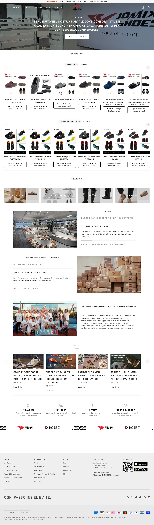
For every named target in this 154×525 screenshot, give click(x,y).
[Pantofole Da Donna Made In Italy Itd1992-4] (40, 84)
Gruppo (116, 475)
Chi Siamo (7, 463)
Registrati (11, 106)
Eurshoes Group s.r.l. (16, 517)
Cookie (36, 463)
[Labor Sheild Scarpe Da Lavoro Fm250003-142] (15, 141)
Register (66, 466)
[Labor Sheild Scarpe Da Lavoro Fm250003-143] (40, 141)
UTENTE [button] (66, 459)
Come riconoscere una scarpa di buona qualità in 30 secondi (27, 375)
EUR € (23, 512)
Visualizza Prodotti (77, 37)
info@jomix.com (73, 1)
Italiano (10, 512)
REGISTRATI (52, 1)
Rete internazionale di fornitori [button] (102, 244)
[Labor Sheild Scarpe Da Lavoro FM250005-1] (89, 141)
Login (65, 463)
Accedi (18, 106)
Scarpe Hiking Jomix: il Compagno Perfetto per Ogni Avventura (125, 375)
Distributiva (38, 481)
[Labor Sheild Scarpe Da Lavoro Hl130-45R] (114, 141)
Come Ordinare (9, 466)
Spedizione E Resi (10, 470)
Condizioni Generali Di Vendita (44, 474)
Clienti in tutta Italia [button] (95, 226)
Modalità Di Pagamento (12, 474)
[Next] (148, 68)
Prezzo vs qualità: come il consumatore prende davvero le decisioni (60, 377)
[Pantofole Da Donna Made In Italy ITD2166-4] (89, 84)
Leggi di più (17, 387)
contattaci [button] (98, 459)
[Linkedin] (149, 497)
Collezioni (7, 481)
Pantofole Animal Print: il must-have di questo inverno (92, 375)
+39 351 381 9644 (100, 1)
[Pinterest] (140, 497)
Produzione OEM (39, 478)
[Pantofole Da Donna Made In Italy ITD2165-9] (15, 84)
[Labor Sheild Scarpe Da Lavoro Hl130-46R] (139, 141)
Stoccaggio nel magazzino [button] (30, 273)
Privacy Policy (39, 466)
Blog (65, 474)
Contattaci (67, 470)
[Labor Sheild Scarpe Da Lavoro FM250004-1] (64, 141)
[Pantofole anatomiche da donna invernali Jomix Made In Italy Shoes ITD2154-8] (114, 84)
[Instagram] (145, 497)
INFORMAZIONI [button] (40, 459)
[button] (16, 7)
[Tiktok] (136, 497)
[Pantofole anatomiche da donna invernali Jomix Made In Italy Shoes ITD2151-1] (139, 84)
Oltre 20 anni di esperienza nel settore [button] (107, 218)
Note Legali (38, 470)
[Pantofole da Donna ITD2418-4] (64, 84)
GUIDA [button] (6, 459)
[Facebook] (128, 497)
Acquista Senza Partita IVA (13, 478)
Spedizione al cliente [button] (27, 288)
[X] (132, 497)
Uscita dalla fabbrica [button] (27, 264)
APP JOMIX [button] (127, 459)
